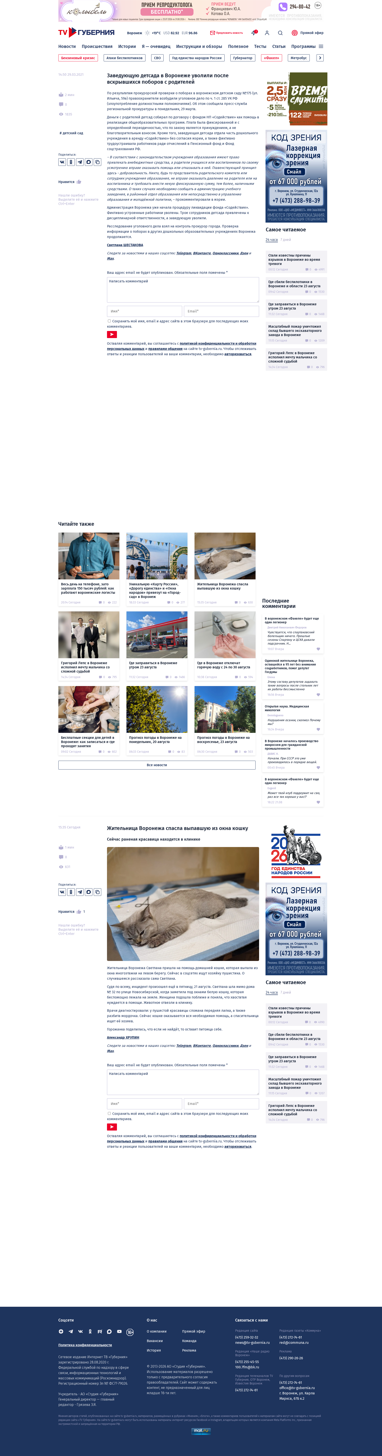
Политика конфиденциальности (85, 1345)
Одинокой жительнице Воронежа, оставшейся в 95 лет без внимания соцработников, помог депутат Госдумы (290, 666)
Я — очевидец (156, 46)
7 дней (286, 240)
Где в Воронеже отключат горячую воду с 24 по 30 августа (223, 665)
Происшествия (97, 46)
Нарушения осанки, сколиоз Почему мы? (293, 722)
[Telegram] (70, 1332)
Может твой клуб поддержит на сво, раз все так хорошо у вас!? (293, 795)
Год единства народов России (197, 58)
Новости (67, 46)
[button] (320, 57)
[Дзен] (61, 1332)
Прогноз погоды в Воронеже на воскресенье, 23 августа (223, 740)
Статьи (279, 46)
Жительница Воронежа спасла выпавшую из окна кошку (222, 586)
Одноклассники (225, 253)
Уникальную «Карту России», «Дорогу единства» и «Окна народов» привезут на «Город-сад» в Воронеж (155, 590)
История (154, 1350)
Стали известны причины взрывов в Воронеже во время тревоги (294, 259)
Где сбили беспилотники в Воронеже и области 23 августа (294, 284)
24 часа (272, 240)
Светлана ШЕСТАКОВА (125, 245)
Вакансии (155, 1341)
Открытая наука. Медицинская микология (287, 708)
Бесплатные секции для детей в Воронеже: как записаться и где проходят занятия (88, 742)
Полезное (238, 46)
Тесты (260, 46)
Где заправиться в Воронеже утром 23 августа (292, 306)
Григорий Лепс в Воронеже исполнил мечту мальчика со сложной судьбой (292, 357)
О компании (157, 1331)
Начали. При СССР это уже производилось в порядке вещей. (292, 760)
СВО (157, 58)
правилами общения (165, 349)
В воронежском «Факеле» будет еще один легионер (292, 620)
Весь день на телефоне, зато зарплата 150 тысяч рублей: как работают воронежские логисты (88, 588)
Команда (189, 1341)
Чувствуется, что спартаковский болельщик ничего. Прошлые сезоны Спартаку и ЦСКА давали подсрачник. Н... (290, 637)
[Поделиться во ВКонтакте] (62, 162)
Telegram (183, 253)
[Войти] (267, 33)
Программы (303, 46)
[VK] (80, 1332)
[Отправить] (112, 334)
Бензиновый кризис (78, 58)
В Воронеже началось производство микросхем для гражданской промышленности (291, 745)
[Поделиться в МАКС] (88, 162)
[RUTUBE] (100, 1332)
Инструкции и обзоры (199, 46)
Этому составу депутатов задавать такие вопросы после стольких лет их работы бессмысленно (292, 685)
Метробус (299, 58)
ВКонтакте (202, 253)
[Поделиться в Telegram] (80, 162)
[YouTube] (119, 1332)
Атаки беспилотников (125, 58)
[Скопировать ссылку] (97, 162)
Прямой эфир (312, 33)
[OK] (90, 1332)
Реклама (189, 1350)
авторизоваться (237, 354)
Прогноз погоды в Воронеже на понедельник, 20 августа (155, 740)
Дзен (244, 253)
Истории (127, 46)
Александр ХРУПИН (123, 1037)
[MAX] (109, 1332)
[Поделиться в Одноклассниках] (71, 162)
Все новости (157, 765)
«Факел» (271, 58)
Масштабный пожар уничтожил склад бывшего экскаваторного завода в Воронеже (295, 330)
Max (110, 258)
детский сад (73, 133)
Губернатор (242, 58)
